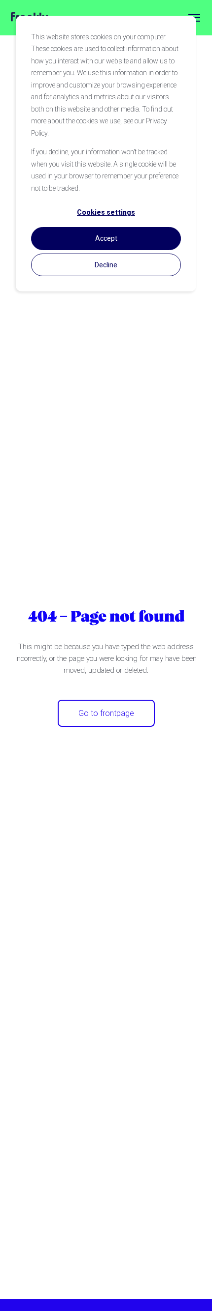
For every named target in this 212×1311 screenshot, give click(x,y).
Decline (106, 265)
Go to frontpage (106, 713)
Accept (106, 238)
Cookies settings (106, 212)
